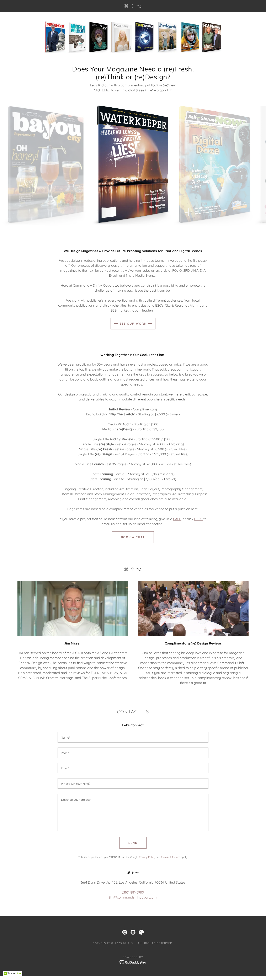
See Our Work (133, 323)
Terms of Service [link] (170, 857)
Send (133, 843)
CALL (177, 519)
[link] (133, 6)
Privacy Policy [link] (147, 857)
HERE (106, 90)
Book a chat (133, 537)
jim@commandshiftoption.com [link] (133, 897)
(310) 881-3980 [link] (133, 892)
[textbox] (133, 737)
